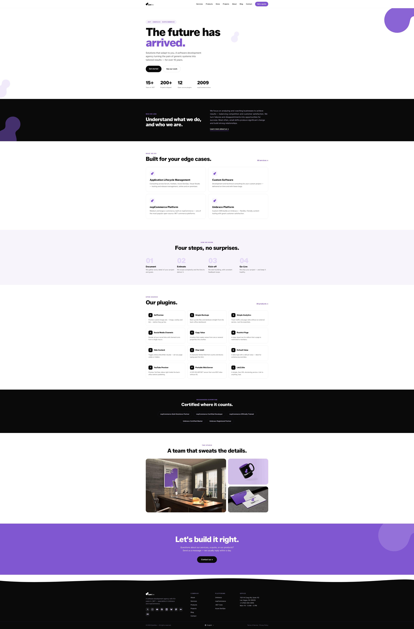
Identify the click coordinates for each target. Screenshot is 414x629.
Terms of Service (252, 625)
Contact (249, 4)
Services (199, 4)
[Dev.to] (147, 614)
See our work (171, 69)
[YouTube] (157, 609)
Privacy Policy (263, 625)
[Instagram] (152, 609)
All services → (262, 160)
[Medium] (181, 609)
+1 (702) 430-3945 (247, 603)
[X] (147, 609)
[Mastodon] (176, 609)
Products (209, 4)
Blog (241, 4)
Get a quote (261, 4)
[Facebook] (162, 609)
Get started (153, 69)
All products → (262, 304)
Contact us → (207, 559)
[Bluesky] (171, 609)
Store (218, 4)
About (234, 4)
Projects (226, 4)
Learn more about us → (219, 129)
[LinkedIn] (166, 609)
